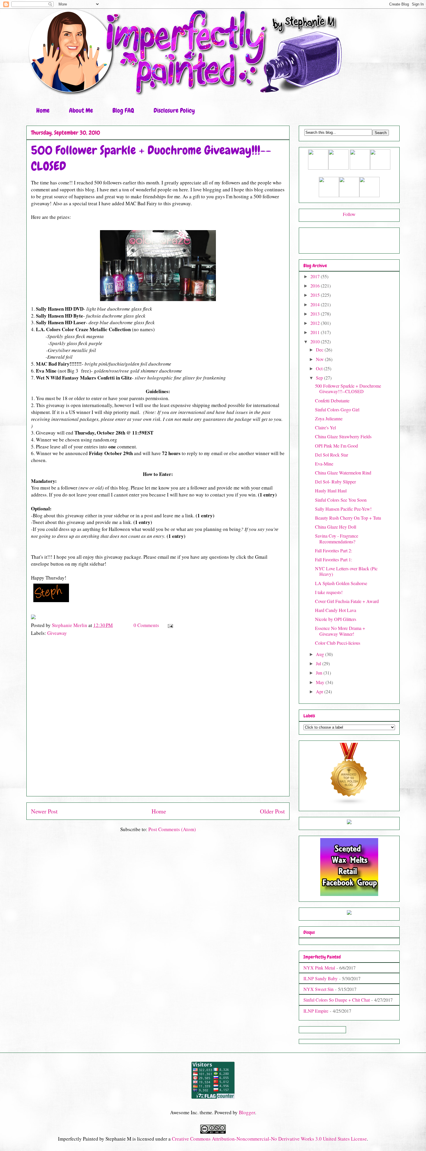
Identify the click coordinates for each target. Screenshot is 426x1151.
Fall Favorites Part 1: (333, 559)
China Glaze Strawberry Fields (343, 436)
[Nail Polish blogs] (349, 803)
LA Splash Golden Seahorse (341, 583)
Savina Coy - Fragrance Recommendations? (336, 538)
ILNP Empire (315, 1011)
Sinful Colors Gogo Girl (337, 409)
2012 (315, 323)
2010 (315, 341)
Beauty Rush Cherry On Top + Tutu (348, 518)
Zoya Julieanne (329, 418)
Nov (320, 359)
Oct (320, 368)
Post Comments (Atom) (172, 829)
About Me (81, 110)
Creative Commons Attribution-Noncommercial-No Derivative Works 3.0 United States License (269, 1138)
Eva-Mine (324, 464)
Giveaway (57, 633)
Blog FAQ (123, 110)
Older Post (272, 811)
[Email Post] (169, 625)
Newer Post (44, 811)
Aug (320, 654)
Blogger (247, 1112)
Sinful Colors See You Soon (341, 500)
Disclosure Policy (174, 110)
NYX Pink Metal (319, 968)
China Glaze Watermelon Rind (343, 473)
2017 (315, 276)
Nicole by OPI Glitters (335, 619)
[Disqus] (158, 719)
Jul (319, 663)
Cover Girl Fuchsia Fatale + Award (347, 601)
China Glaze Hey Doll (335, 527)
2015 (315, 295)
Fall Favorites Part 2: (333, 550)
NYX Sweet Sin (318, 989)
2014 (315, 304)
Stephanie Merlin (70, 625)
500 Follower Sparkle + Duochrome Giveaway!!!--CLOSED (348, 388)
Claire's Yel (325, 427)
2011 (315, 332)
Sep (320, 378)
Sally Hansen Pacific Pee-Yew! (343, 509)
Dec (320, 350)
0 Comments (146, 625)
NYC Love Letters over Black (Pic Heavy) (346, 571)
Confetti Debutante (332, 400)
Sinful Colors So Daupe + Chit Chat (336, 1000)
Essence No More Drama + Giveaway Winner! (340, 631)
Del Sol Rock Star (331, 455)
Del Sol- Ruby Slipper (335, 482)
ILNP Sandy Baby (320, 978)
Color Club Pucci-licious (337, 643)
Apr (320, 691)
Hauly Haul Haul (331, 490)
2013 (315, 314)
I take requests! (329, 592)
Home (43, 110)
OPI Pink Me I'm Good (336, 446)
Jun (319, 673)
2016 (315, 286)
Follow (349, 214)
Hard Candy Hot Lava (335, 610)
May (320, 682)
